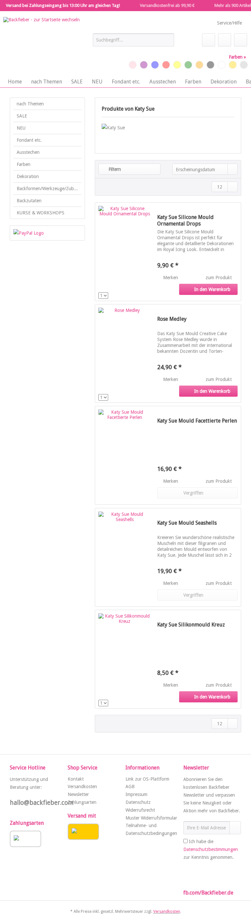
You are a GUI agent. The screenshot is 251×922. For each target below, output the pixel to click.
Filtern (114, 169)
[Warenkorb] (240, 39)
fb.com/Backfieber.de (208, 893)
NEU (21, 128)
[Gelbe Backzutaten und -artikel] (177, 64)
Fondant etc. (29, 140)
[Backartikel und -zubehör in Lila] (143, 64)
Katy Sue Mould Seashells (187, 523)
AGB (130, 786)
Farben (23, 164)
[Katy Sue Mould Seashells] (124, 557)
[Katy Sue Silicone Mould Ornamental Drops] (124, 252)
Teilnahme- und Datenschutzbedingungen (151, 829)
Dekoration (28, 176)
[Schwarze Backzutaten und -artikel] (210, 64)
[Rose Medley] (124, 353)
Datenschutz (138, 802)
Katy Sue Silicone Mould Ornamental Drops (185, 220)
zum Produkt (219, 277)
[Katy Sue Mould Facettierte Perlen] (124, 455)
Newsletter (78, 794)
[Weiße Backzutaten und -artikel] (221, 64)
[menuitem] (134, 42)
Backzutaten (29, 200)
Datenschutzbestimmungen (210, 849)
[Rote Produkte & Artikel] (166, 64)
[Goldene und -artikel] (232, 64)
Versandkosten (82, 786)
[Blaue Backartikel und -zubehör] (155, 64)
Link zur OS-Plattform (147, 779)
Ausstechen (28, 152)
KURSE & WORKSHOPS (40, 212)
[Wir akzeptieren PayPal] (47, 233)
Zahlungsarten (82, 802)
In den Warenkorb (212, 289)
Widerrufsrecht (140, 810)
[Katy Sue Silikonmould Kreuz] (124, 659)
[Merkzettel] (208, 39)
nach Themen (30, 103)
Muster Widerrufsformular (151, 818)
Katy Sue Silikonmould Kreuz (191, 625)
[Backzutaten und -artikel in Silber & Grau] (243, 64)
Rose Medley (172, 319)
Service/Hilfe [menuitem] (229, 23)
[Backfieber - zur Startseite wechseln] (41, 45)
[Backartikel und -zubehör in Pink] (132, 64)
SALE (22, 115)
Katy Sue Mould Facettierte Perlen (197, 421)
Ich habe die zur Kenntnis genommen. (210, 849)
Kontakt (76, 779)
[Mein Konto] (224, 39)
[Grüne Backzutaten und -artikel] (188, 64)
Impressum (136, 794)
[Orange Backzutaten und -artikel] (199, 64)
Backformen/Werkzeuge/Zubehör (49, 188)
